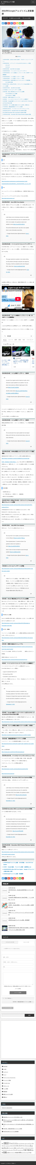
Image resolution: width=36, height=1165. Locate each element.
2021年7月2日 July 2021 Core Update (11, 87)
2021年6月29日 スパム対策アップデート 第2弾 (13, 78)
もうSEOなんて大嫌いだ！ (11, 1163)
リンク (15, 1150)
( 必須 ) (6, 957)
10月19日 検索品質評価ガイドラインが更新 (13, 106)
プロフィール (6, 1085)
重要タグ (5, 1097)
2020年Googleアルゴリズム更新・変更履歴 (13, 873)
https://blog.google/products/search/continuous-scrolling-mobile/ (16, 735)
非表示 (19, 56)
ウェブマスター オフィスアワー (24, 1143)
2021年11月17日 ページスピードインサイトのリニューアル (16, 108)
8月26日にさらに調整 (11, 93)
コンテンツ (5, 1071)
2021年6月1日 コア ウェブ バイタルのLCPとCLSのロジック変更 (17, 63)
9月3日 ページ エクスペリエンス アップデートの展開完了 (15, 99)
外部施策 (16, 1152)
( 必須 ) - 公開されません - (10, 962)
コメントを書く (27, 18)
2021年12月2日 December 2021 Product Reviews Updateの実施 (17, 114)
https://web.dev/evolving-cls (8, 198)
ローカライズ (20, 1150)
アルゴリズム (13, 1143)
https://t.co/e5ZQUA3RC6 (19, 224)
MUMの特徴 (9, 82)
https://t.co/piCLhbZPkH (13, 387)
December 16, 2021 (10, 836)
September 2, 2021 (10, 704)
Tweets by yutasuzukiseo (7, 1107)
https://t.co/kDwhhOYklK (19, 266)
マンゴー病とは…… (9, 998)
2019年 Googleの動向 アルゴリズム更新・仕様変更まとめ (17, 867)
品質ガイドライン (10, 1152)
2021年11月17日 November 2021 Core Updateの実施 (14, 110)
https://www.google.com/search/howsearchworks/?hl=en (14, 659)
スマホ (16, 1145)
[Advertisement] (18, 1039)
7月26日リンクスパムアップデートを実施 (12, 89)
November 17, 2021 (10, 800)
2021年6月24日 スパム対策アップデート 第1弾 (13, 76)
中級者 (28, 1150)
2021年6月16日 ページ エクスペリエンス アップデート (15, 70)
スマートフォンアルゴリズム (9, 1077)
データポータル (6, 1083)
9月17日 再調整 (10, 95)
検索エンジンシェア (24, 1152)
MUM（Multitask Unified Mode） (9, 461)
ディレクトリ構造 (7, 1080)
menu (33, 1)
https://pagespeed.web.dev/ (8, 773)
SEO (6, 1143)
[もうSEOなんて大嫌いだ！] (8, 3)
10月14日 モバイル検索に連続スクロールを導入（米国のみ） (16, 104)
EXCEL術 (5, 1066)
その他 (4, 1069)
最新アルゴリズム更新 (15, 18)
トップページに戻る (7, 1007)
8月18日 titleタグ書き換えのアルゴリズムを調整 (13, 91)
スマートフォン (24, 1145)
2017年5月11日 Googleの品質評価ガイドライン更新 (20, 891)
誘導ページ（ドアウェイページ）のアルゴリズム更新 (20, 913)
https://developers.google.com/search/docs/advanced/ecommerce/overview (19, 721)
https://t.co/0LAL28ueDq (21, 794)
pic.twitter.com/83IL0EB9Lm (12, 393)
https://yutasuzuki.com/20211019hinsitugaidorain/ (13, 752)
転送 (30, 1152)
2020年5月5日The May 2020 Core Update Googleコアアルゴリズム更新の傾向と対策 (21, 928)
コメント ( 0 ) (26, 942)
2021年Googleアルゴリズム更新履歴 (11, 1131)
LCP (8, 65)
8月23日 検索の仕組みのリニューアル (11, 97)
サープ (4, 1074)
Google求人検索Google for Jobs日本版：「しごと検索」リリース (21, 898)
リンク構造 (5, 1088)
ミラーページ (27, 1147)
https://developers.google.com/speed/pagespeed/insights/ (15, 769)
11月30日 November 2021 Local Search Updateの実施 (14, 112)
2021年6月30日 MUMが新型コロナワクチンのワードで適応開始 (16, 80)
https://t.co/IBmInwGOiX (15, 552)
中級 (24, 1150)
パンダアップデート (20, 1147)
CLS (8, 67)
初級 (5, 1152)
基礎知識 (5, 1091)
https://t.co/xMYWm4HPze (21, 390)
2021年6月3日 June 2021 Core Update (11, 68)
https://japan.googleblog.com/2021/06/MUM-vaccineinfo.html (15, 458)
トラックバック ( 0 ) (10, 942)
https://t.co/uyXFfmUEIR (18, 831)
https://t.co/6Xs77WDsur (19, 538)
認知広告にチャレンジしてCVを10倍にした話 (12, 1117)
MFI (2, 1143)
